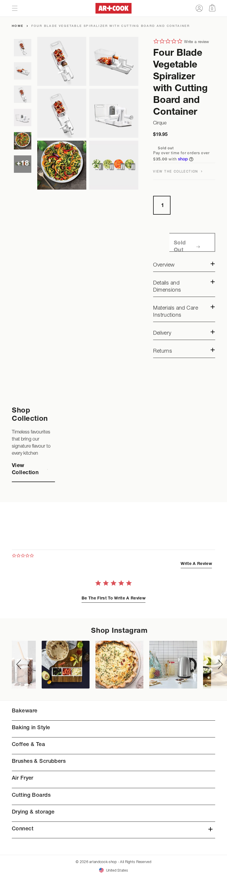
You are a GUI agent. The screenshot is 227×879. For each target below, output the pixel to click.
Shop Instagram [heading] (119, 631)
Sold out (180, 247)
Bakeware (24, 711)
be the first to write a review (113, 599)
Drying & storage (33, 812)
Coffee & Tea (28, 744)
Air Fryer (22, 778)
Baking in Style (31, 728)
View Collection (25, 469)
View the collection (176, 171)
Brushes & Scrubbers (39, 761)
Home (18, 26)
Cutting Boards (31, 795)
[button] (14, 8)
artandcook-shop (103, 862)
